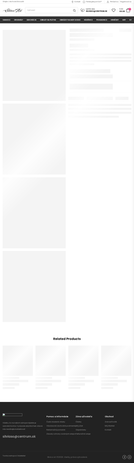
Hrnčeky (115, 20)
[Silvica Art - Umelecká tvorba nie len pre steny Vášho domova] (13, 10)
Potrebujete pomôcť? (94, 2)
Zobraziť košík (111, 422)
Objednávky (81, 430)
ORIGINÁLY (18, 20)
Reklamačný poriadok (55, 430)
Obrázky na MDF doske (70, 20)
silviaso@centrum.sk (19, 436)
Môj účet (79, 426)
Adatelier (22, 455)
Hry (124, 20)
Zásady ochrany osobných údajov (61, 434)
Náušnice (88, 20)
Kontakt (77, 2)
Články (78, 422)
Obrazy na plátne (48, 20)
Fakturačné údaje (83, 434)
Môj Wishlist (110, 426)
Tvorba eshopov (10, 455)
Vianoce (6, 20)
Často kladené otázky (55, 422)
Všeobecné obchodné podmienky (61, 426)
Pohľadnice (101, 20)
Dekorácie (31, 20)
